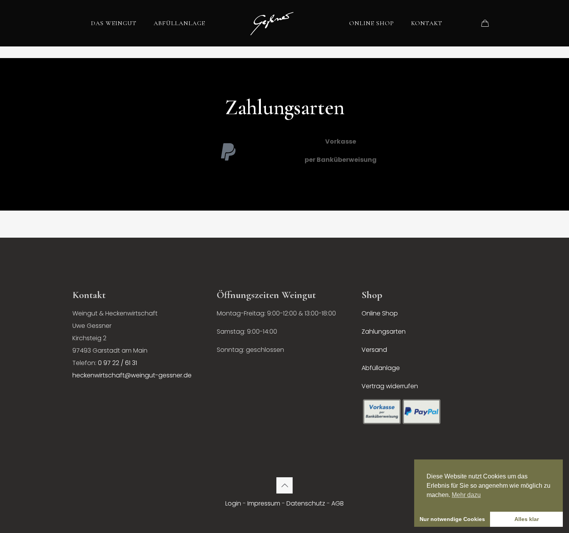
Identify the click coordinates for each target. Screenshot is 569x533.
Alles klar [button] (526, 519)
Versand (374, 349)
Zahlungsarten (384, 331)
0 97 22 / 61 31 (117, 362)
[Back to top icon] (284, 485)
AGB (337, 503)
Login (233, 503)
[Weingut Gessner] (272, 23)
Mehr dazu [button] (466, 495)
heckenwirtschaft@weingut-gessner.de (132, 375)
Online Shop (380, 313)
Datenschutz (305, 503)
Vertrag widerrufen (390, 386)
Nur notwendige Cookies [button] (452, 519)
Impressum (263, 503)
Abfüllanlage (381, 367)
